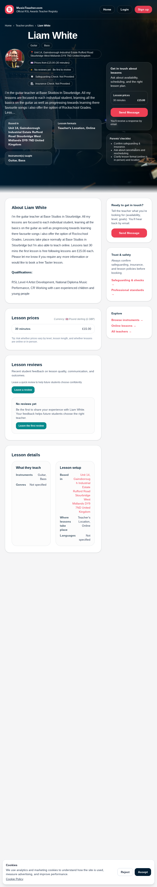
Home (107, 9)
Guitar (33, 45)
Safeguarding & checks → (127, 282)
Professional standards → (127, 292)
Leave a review (23, 389)
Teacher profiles (25, 25)
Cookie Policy (14, 879)
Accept (143, 872)
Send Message (129, 112)
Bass (47, 45)
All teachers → (121, 331)
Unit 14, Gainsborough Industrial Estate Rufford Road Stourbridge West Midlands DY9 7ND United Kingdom (26, 136)
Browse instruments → (127, 320)
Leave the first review (31, 425)
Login (125, 9)
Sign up (143, 9)
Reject (125, 872)
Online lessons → (123, 325)
